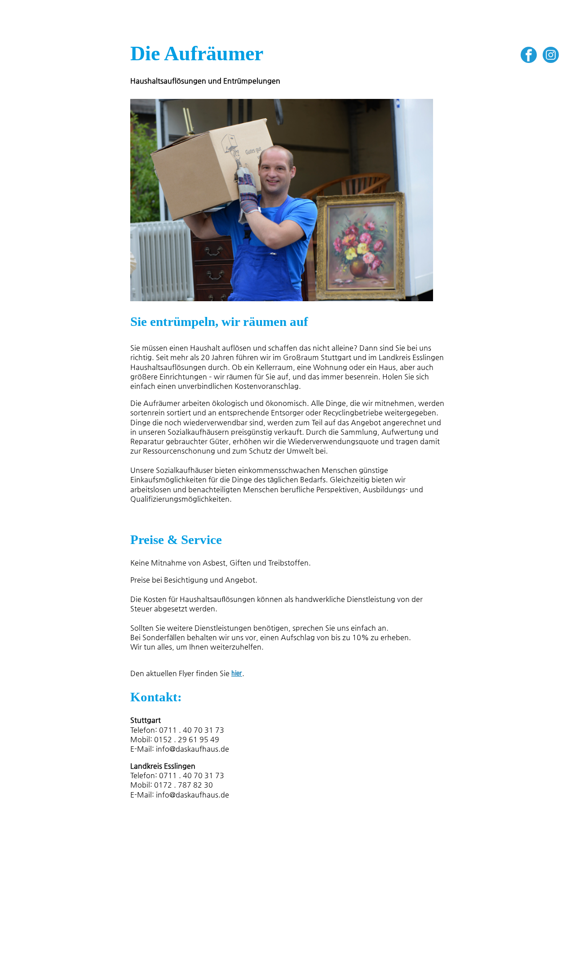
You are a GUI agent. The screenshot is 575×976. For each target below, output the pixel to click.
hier (236, 673)
